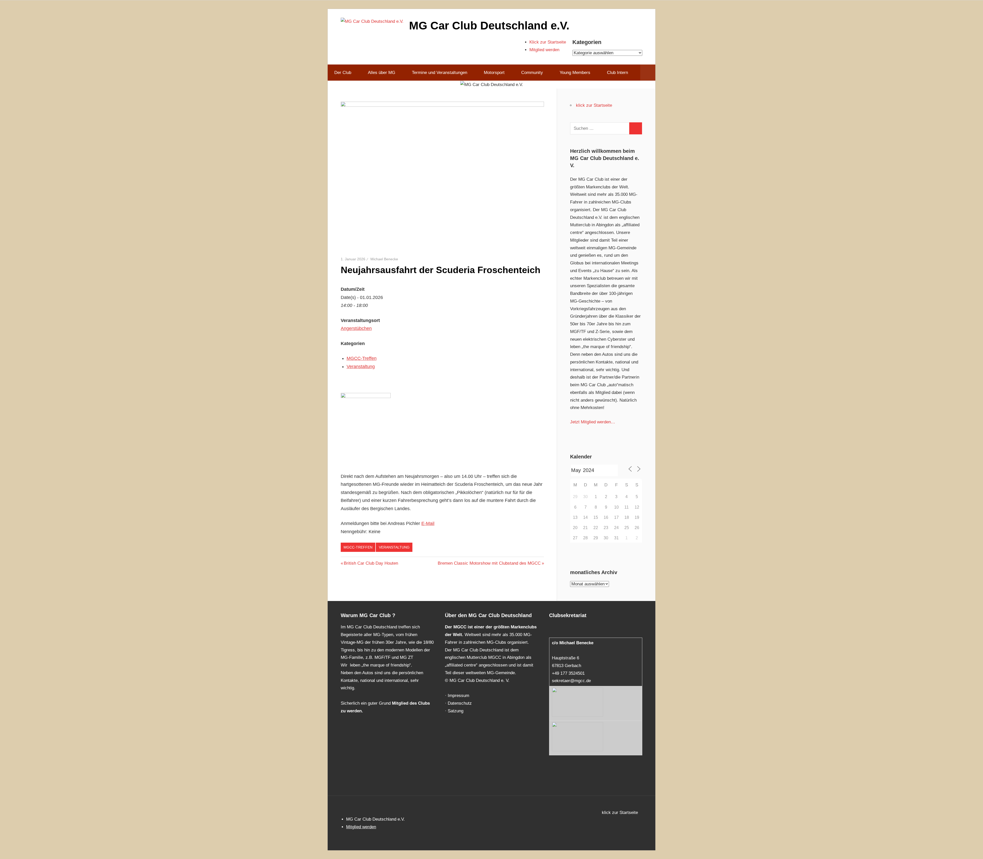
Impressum (458, 695)
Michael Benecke (384, 259)
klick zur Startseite (594, 105)
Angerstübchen (356, 328)
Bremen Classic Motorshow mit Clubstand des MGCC (489, 563)
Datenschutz (460, 703)
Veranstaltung (361, 366)
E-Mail (427, 523)
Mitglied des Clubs (411, 703)
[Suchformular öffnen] (647, 73)
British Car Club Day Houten (371, 563)
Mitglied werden (544, 49)
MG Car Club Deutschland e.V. (489, 25)
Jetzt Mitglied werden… (592, 422)
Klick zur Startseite (547, 42)
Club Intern (617, 72)
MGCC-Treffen (362, 358)
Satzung (455, 710)
